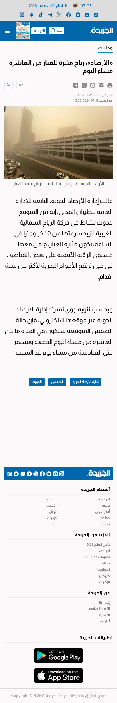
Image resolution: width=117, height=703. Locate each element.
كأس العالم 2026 (98, 545)
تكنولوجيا (103, 570)
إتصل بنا (104, 602)
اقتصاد (52, 505)
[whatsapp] (22, 14)
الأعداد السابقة (99, 609)
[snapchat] (31, 14)
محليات (105, 524)
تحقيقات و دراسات (97, 557)
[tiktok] (41, 14)
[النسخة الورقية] (23, 31)
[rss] (96, 14)
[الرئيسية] (101, 30)
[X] (59, 14)
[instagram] (87, 14)
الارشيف (39, 31)
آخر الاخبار (103, 499)
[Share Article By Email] (101, 85)
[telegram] (50, 14)
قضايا (106, 563)
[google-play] (58, 653)
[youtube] (78, 14)
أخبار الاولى (102, 512)
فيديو (106, 505)
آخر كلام (104, 551)
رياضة (53, 524)
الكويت (37, 382)
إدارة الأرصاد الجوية (85, 382)
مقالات (105, 518)
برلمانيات (51, 499)
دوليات (52, 518)
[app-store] (58, 673)
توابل (53, 512)
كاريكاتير (104, 576)
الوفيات (104, 582)
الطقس (57, 382)
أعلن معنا (103, 621)
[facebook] (68, 14)
